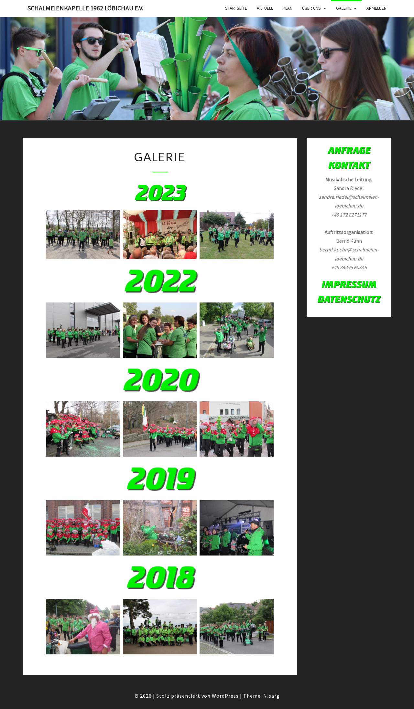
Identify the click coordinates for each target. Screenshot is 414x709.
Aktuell (265, 8)
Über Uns (311, 8)
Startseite (236, 8)
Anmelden (376, 8)
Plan (287, 8)
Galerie (344, 8)
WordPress (225, 696)
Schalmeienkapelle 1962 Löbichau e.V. (85, 8)
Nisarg (271, 696)
